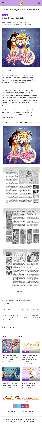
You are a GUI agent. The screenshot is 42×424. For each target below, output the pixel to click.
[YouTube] (27, 406)
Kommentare (28, 24)
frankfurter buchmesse (24, 300)
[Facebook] (23, 310)
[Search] (39, 3)
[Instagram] (23, 406)
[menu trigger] (3, 3)
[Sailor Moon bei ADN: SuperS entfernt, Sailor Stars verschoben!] (11, 346)
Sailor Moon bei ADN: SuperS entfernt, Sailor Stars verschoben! (10, 357)
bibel (11, 300)
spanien (6, 303)
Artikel (5, 15)
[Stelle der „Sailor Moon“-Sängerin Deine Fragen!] (11, 374)
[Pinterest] (33, 310)
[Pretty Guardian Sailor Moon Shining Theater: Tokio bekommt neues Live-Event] (31, 346)
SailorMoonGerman (8, 22)
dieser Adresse (33, 122)
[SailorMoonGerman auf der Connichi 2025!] (31, 374)
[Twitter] (28, 310)
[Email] (38, 310)
